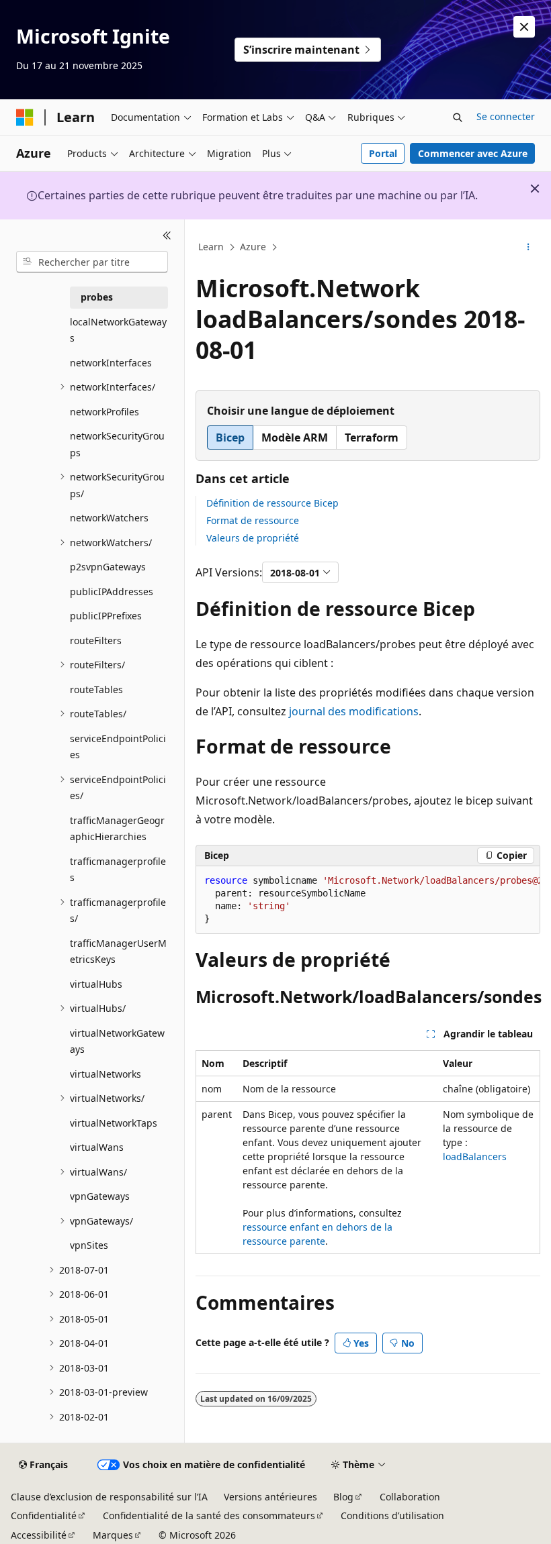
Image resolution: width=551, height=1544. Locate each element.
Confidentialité (44, 1515)
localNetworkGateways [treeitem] (118, 330)
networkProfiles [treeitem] (104, 411)
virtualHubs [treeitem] (96, 984)
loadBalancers (475, 1156)
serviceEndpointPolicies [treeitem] (118, 747)
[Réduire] (167, 235)
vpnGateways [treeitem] (100, 1196)
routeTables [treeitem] (96, 689)
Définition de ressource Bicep (272, 503)
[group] (368, 900)
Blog (343, 1496)
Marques (113, 1535)
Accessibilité (39, 1535)
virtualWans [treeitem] (97, 1147)
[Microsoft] (25, 117)
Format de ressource (252, 520)
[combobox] (92, 261)
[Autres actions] (528, 247)
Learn (211, 246)
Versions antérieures (270, 1496)
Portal (383, 153)
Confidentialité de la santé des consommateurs (209, 1515)
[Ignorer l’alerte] (524, 27)
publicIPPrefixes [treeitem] (106, 615)
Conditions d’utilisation (392, 1515)
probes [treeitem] (97, 297)
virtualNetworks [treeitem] (105, 1074)
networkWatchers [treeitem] (109, 517)
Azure (253, 246)
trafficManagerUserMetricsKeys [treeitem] (118, 951)
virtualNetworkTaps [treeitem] (113, 1123)
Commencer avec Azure (472, 153)
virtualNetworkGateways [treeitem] (117, 1041)
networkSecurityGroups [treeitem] (117, 444)
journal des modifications (354, 711)
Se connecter (505, 116)
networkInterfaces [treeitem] (111, 362)
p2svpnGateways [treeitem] (108, 566)
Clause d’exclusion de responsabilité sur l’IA (109, 1496)
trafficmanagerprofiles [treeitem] (118, 869)
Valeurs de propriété (252, 537)
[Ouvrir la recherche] (457, 117)
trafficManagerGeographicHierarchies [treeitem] (117, 828)
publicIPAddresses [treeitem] (111, 591)
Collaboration (410, 1496)
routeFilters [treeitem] (96, 640)
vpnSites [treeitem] (89, 1245)
